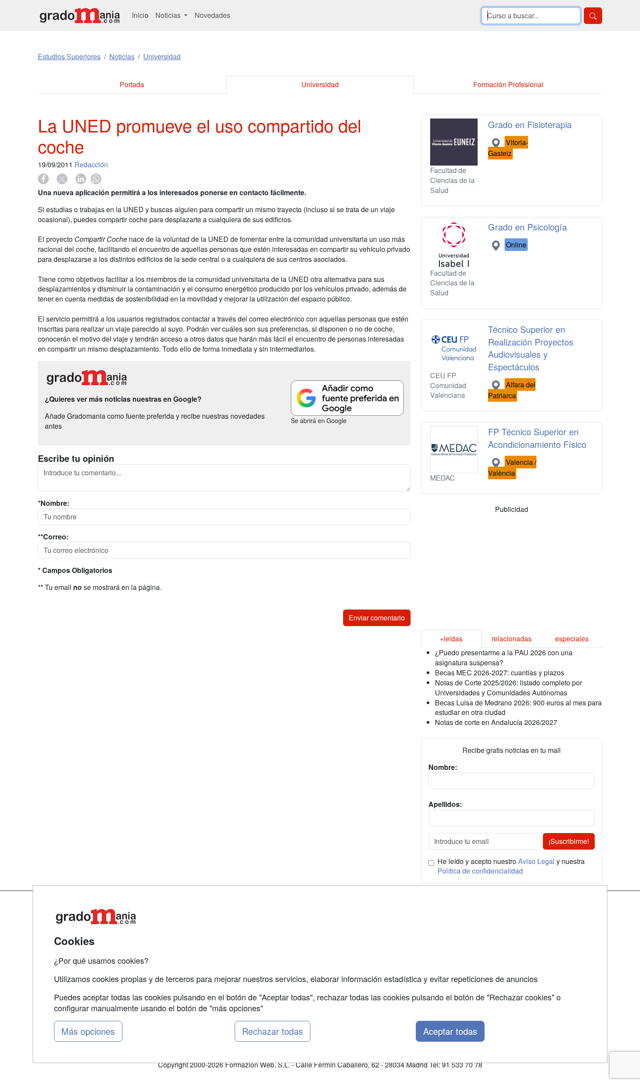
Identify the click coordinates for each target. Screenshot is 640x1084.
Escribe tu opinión (76, 458)
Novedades (212, 15)
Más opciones (88, 1031)
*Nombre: (53, 503)
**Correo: (53, 537)
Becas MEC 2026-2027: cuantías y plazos (499, 672)
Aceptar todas (450, 1031)
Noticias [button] (168, 15)
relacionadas (512, 638)
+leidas (451, 638)
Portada (132, 84)
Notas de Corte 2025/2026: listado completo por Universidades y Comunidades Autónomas (508, 688)
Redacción (91, 164)
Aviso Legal (536, 861)
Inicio (140, 15)
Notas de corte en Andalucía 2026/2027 (496, 722)
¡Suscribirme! (569, 841)
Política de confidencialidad (480, 871)
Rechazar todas (272, 1031)
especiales (572, 638)
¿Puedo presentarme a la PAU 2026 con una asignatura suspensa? (504, 657)
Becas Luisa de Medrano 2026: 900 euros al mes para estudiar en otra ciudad (518, 708)
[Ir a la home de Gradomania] (79, 15)
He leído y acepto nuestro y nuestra (511, 866)
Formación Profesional (508, 84)
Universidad (320, 84)
